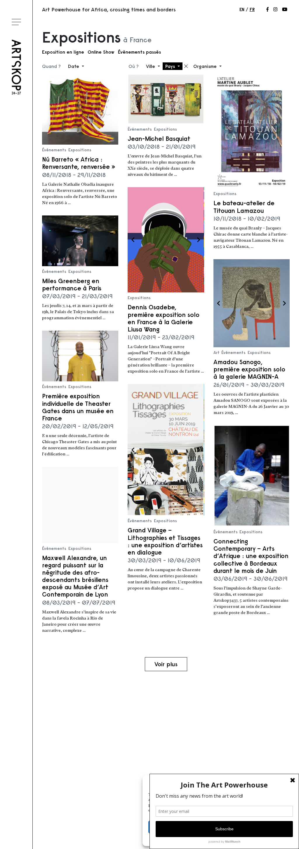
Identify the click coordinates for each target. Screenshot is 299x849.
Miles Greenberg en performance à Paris (71, 284)
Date (74, 66)
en (241, 9)
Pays (170, 66)
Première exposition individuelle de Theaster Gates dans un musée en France (78, 407)
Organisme (205, 66)
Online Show (101, 52)
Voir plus (166, 664)
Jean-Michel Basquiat (159, 139)
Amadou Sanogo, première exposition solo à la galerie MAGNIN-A (249, 369)
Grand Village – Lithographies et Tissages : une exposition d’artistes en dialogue (165, 541)
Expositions (79, 149)
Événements (54, 149)
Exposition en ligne (63, 52)
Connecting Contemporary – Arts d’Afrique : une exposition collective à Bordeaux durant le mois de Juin (250, 556)
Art (216, 352)
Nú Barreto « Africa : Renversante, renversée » (78, 163)
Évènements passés (139, 52)
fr (252, 9)
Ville (151, 66)
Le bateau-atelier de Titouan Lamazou (243, 206)
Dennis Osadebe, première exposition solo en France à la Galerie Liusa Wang (163, 318)
